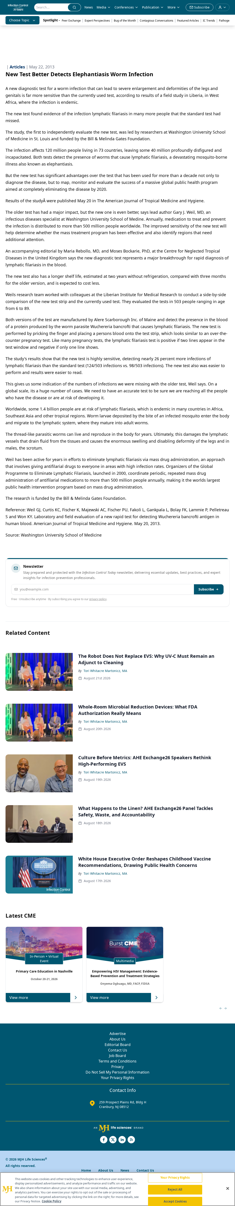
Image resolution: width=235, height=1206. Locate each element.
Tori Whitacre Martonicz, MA (105, 671)
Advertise (117, 1033)
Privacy (117, 1066)
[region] (117, 1189)
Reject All (175, 1189)
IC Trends (209, 20)
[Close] (228, 1189)
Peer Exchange (71, 20)
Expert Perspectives (97, 20)
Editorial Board (118, 1044)
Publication (150, 7)
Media (101, 7)
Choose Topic (19, 20)
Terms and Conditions (117, 1061)
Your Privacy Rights (117, 1077)
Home (86, 1170)
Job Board (117, 1055)
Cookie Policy (51, 1201)
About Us (117, 1039)
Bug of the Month (125, 20)
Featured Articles (188, 20)
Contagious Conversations (156, 20)
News (88, 7)
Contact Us (117, 1050)
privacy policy (97, 599)
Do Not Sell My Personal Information (117, 1072)
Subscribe (206, 589)
